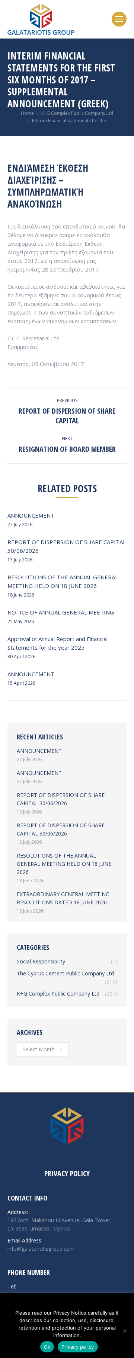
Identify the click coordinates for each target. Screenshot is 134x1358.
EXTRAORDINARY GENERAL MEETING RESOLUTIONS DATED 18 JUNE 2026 (63, 898)
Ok (47, 1347)
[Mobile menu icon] (119, 19)
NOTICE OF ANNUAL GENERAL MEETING (60, 612)
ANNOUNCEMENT (30, 515)
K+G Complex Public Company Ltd (77, 113)
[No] (124, 1330)
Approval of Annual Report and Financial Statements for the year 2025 (57, 643)
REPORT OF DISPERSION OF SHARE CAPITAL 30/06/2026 (66, 546)
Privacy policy (77, 1347)
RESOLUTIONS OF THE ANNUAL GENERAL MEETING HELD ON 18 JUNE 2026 (62, 581)
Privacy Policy (67, 1173)
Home (27, 113)
